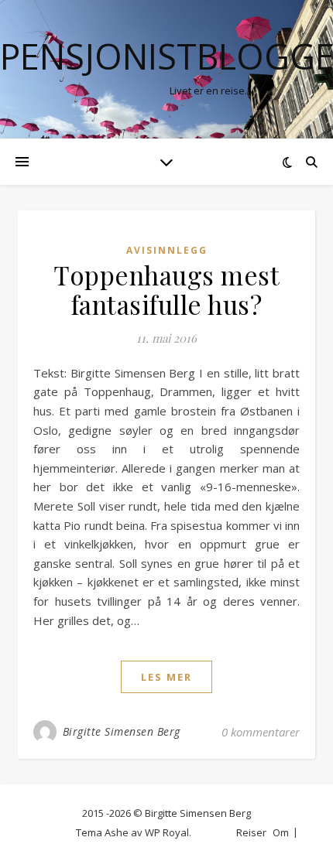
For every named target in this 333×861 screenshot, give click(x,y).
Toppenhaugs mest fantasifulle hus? (166, 289)
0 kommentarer (260, 732)
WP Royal (167, 832)
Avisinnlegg (167, 250)
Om (281, 832)
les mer (166, 677)
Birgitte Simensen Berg (121, 731)
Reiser (251, 832)
